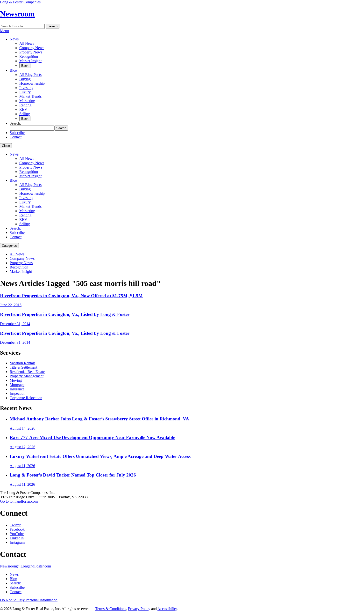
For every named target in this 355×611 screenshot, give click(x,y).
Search (52, 26)
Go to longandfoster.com (19, 501)
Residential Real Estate (27, 372)
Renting (25, 105)
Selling (24, 114)
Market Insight (30, 61)
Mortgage (17, 385)
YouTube (17, 534)
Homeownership (32, 83)
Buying (25, 79)
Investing (26, 88)
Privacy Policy (139, 609)
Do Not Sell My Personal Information (28, 600)
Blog (13, 70)
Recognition (28, 56)
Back (24, 65)
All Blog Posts (30, 75)
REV (23, 109)
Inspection (17, 393)
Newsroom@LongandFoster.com (25, 566)
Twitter (15, 525)
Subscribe (17, 133)
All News (26, 43)
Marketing (27, 101)
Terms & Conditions (110, 609)
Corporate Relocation (26, 398)
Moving (16, 380)
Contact (15, 137)
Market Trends (30, 96)
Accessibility (167, 609)
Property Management (26, 376)
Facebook (17, 529)
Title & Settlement (23, 367)
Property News (30, 52)
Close (6, 146)
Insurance (17, 389)
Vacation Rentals (22, 363)
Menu (4, 31)
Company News (31, 48)
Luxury (25, 92)
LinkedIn (17, 538)
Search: (15, 228)
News (14, 39)
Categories (9, 245)
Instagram (17, 542)
